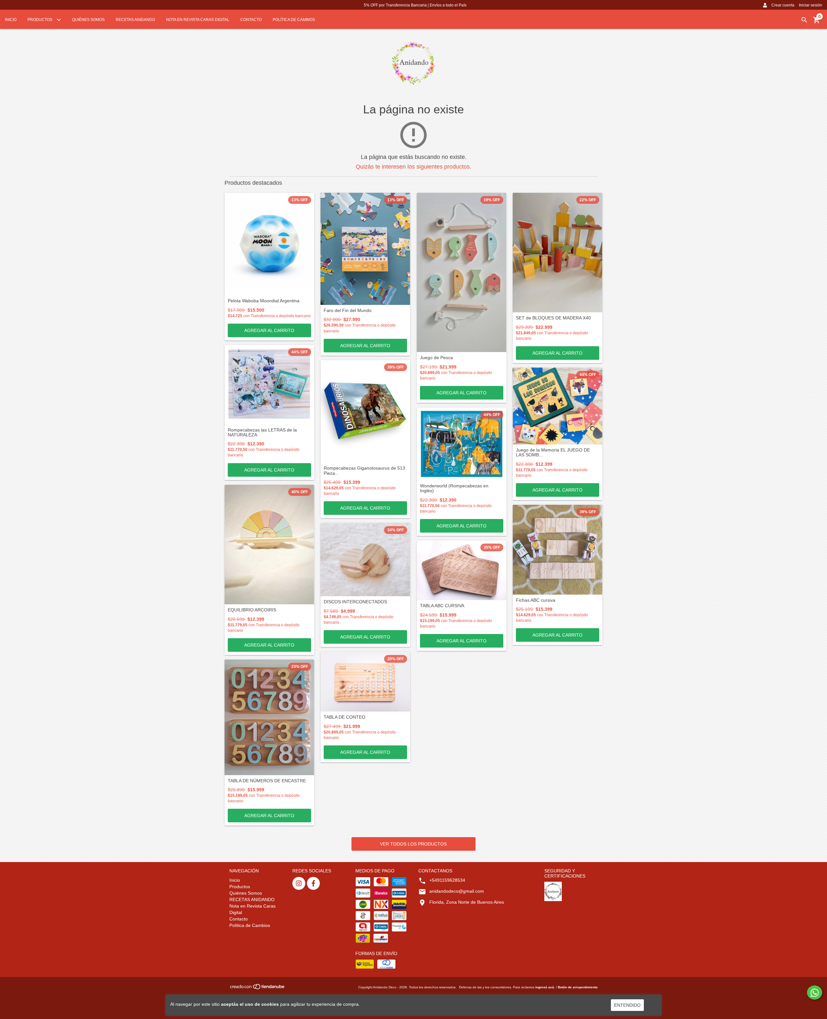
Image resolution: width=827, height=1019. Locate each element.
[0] (816, 22)
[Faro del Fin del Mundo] (365, 249)
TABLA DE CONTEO (344, 717)
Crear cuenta (782, 5)
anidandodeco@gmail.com (456, 891)
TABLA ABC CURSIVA (442, 605)
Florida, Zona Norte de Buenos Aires (466, 902)
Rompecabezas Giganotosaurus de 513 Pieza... (364, 470)
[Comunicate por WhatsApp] (814, 992)
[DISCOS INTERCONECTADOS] (365, 559)
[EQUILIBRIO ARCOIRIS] (269, 544)
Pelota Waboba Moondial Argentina (263, 300)
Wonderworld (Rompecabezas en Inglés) (454, 488)
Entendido (627, 1005)
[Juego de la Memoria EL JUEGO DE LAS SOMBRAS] (557, 406)
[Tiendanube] (257, 989)
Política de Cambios (294, 19)
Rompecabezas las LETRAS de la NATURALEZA (262, 432)
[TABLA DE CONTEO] (365, 682)
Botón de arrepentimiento (578, 987)
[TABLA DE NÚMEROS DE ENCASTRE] (269, 717)
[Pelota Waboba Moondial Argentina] (269, 244)
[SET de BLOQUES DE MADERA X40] (557, 252)
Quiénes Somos (88, 19)
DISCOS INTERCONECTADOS (355, 601)
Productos (40, 19)
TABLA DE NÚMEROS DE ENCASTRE (267, 780)
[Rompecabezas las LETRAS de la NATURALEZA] (269, 384)
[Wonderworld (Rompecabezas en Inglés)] (462, 444)
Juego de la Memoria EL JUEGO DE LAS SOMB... (553, 452)
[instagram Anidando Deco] (298, 883)
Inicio (10, 19)
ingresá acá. (545, 987)
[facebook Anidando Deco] (313, 883)
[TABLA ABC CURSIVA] (462, 570)
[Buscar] (804, 20)
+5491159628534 (447, 880)
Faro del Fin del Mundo (348, 310)
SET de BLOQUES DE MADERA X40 (553, 318)
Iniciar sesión (810, 5)
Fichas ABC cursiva (535, 600)
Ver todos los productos (413, 844)
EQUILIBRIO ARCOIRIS (252, 610)
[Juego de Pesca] (462, 272)
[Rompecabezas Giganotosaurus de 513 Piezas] (365, 411)
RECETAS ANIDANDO (135, 19)
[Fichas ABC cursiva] (557, 550)
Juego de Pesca (436, 357)
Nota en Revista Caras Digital (197, 19)
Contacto (251, 19)
